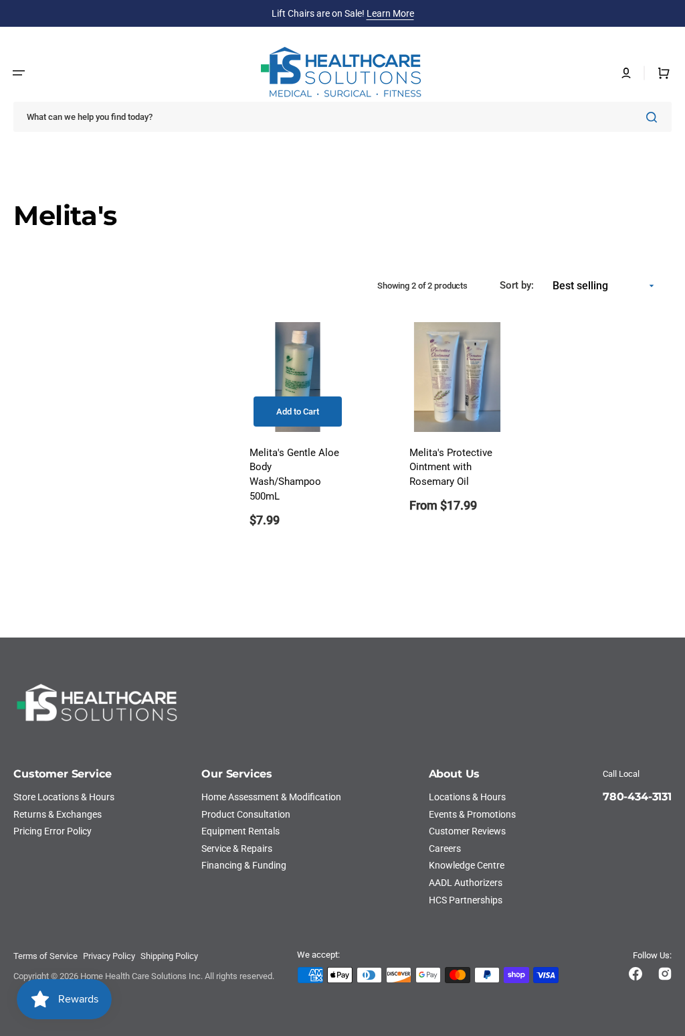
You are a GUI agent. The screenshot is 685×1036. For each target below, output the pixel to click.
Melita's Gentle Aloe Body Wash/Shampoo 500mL (294, 474)
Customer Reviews (467, 831)
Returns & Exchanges (57, 814)
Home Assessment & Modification (271, 797)
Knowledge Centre (466, 865)
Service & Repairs (236, 848)
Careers (445, 848)
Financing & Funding (243, 865)
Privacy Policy (109, 956)
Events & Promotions (472, 814)
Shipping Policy (169, 956)
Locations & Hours (467, 797)
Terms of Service (45, 956)
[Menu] (18, 73)
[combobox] (342, 117)
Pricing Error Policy (52, 831)
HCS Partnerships (465, 900)
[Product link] (298, 433)
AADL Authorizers (465, 882)
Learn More (390, 13)
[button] (626, 73)
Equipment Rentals (240, 831)
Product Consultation (245, 814)
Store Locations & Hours (63, 797)
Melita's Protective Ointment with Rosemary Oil (450, 467)
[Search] (654, 117)
